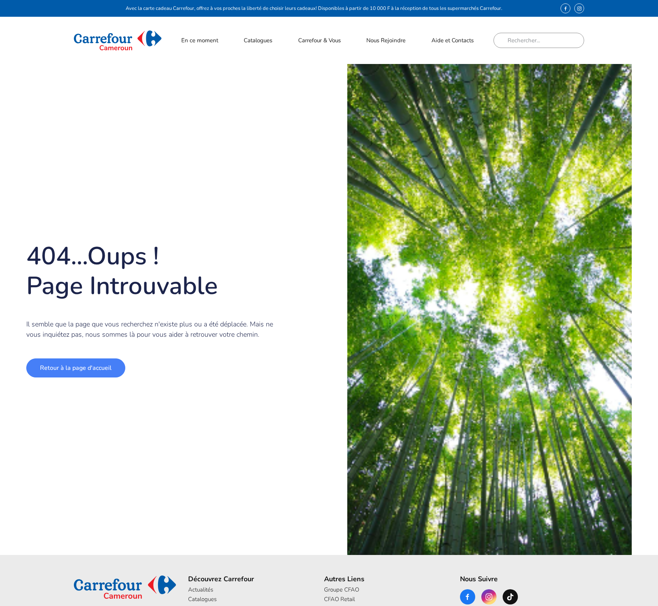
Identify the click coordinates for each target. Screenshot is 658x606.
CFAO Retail (339, 599)
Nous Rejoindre (386, 40)
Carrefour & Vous (319, 40)
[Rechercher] (503, 40)
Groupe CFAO (341, 589)
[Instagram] (579, 8)
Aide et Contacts (452, 40)
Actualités (200, 589)
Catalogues (258, 40)
